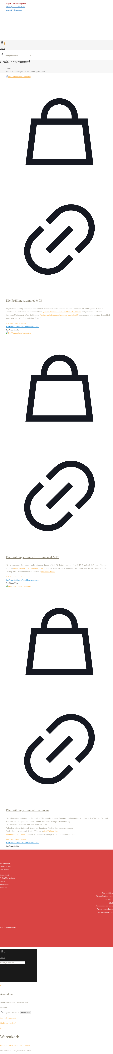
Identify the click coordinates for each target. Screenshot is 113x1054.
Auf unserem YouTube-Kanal (17, 834)
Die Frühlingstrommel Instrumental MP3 (32, 557)
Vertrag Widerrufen (105, 912)
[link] (30, 55)
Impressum (108, 899)
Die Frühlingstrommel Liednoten (27, 810)
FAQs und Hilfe (107, 893)
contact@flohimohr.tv (14, 10)
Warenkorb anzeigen (22, 1045)
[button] (22, 326)
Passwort (4, 1007)
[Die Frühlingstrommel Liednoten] (59, 586)
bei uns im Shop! (48, 571)
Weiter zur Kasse (6, 1045)
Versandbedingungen (104, 896)
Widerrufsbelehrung (105, 909)
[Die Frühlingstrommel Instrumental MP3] (59, 333)
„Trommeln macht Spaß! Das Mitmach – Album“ (62, 312)
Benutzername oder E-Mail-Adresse (15, 1002)
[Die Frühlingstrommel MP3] (59, 76)
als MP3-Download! (51, 831)
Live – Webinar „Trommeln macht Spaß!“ (29, 568)
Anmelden (25, 1013)
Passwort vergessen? (8, 1018)
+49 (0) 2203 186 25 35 (15, 7)
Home (8, 68)
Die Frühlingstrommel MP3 (24, 300)
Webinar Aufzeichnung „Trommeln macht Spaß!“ (59, 315)
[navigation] (56, 1037)
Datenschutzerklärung (104, 906)
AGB (111, 902)
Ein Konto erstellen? (8, 1023)
